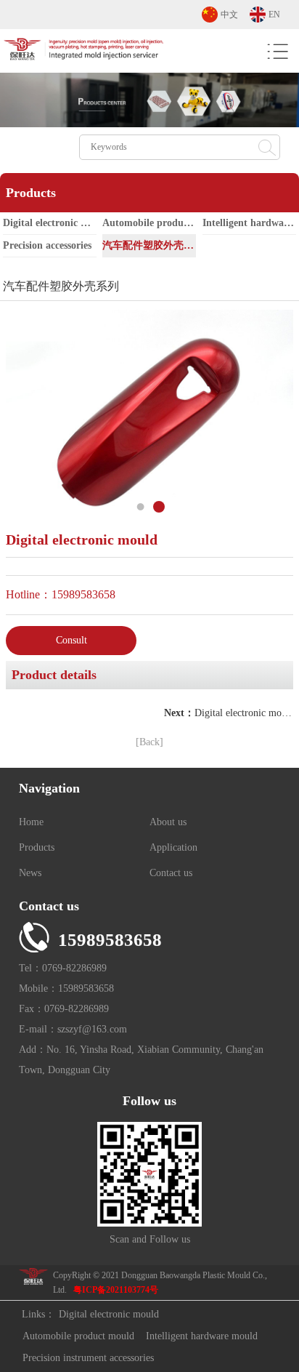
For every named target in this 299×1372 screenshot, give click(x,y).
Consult (71, 640)
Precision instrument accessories (88, 1357)
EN (274, 14)
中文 (229, 14)
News (30, 872)
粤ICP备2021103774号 (115, 1290)
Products (36, 847)
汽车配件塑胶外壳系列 (149, 245)
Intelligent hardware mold (249, 222)
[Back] (149, 742)
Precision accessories (47, 245)
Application (173, 847)
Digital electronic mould (50, 222)
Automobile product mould (149, 222)
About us (168, 822)
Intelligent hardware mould (202, 1336)
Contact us (171, 872)
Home (31, 822)
